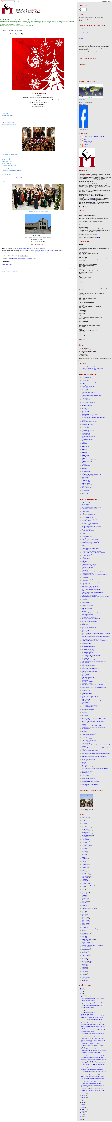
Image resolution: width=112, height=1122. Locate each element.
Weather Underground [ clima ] (88, 778)
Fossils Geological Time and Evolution (90, 612)
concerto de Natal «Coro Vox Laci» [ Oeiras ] (91, 1054)
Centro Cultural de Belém (87, 573)
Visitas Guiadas (85, 976)
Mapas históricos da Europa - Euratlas (90, 667)
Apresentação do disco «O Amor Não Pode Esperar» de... (93, 1071)
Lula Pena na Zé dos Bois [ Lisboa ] (89, 1003)
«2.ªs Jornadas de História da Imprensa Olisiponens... (92, 1074)
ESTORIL (19, 258)
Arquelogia (84, 838)
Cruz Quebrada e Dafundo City (89, 402)
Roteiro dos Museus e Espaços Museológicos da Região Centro (96, 747)
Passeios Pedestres (86, 957)
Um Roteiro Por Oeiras (87, 489)
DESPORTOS (85, 898)
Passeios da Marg (85, 477)
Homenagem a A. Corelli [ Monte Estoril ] (90, 1052)
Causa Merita (85, 570)
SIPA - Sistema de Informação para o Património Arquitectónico (96, 753)
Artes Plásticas (85, 867)
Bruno (84, 139)
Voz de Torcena (85, 490)
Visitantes (84, 973)
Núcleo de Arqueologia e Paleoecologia (90, 696)
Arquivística (84, 854)
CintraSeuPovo (85, 577)
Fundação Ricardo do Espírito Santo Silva (91, 618)
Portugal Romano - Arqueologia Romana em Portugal (94, 727)
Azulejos (84, 872)
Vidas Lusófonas (85, 775)
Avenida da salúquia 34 (87, 544)
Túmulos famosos (86, 772)
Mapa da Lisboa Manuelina (88, 664)
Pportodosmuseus (86, 728)
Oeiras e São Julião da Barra (88, 939)
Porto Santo (84, 964)
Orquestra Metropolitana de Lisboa (89, 705)
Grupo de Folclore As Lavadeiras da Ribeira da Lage (93, 417)
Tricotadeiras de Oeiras (87, 487)
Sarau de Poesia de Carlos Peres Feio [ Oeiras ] (91, 1073)
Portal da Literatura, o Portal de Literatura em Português (94, 718)
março (82, 1107)
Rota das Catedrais (86, 743)
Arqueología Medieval (87, 524)
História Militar (85, 630)
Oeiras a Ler (84, 458)
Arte (83, 857)
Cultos (83, 886)
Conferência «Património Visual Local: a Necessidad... (93, 1035)
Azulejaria (84, 870)
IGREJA (23, 258)
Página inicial (40, 268)
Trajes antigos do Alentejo (87, 771)
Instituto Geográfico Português (88, 646)
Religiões (84, 967)
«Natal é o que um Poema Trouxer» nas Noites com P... (93, 1024)
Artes (83, 863)
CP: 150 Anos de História (87, 563)
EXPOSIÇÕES (85, 901)
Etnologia (84, 904)
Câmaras (84, 895)
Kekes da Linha (85, 427)
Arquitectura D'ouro (86, 527)
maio (82, 1104)
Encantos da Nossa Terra (87, 601)
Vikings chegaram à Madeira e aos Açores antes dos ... (93, 1069)
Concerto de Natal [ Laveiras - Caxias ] (89, 1087)
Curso (83, 889)
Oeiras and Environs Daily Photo (89, 459)
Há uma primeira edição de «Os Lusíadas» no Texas (92, 1036)
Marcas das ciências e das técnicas (89, 670)
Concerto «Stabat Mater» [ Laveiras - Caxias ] (91, 1048)
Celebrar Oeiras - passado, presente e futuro (91, 395)
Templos (84, 968)
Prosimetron (84, 730)
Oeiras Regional (85, 455)
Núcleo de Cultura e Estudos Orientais (90, 697)
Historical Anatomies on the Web (89, 627)
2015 (81, 990)
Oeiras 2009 (84, 443)
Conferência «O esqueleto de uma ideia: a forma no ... (93, 1085)
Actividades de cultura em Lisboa (89, 508)
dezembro (83, 995)
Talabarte (84, 762)
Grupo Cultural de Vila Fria (88, 415)
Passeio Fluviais (85, 954)
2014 (81, 991)
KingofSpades (86, 144)
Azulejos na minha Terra (87, 546)
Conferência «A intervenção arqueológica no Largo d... (93, 1064)
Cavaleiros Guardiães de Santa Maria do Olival (92, 571)
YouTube (81, 38)
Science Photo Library (87, 755)
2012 (81, 1113)
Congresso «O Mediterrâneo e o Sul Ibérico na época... (93, 1088)
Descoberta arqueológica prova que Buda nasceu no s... (93, 1061)
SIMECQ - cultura (86, 483)
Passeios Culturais (86, 955)
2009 (81, 1118)
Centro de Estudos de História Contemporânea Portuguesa (94, 574)
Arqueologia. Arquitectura (87, 847)
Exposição (84, 907)
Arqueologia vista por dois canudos (90, 523)
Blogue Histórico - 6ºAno (87, 557)
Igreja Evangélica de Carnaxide (89, 418)
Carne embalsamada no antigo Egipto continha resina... (93, 1062)
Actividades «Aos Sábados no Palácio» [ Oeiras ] (92, 1017)
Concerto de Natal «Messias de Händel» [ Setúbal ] (92, 1016)
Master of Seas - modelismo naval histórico (91, 671)
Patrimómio (84, 958)
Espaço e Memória (87, 141)
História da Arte (85, 923)
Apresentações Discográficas (88, 833)
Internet (83, 930)
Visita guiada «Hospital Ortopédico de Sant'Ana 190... (93, 1026)
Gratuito (84, 626)
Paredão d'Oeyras (85, 470)
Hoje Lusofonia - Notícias (87, 634)
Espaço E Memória (82, 104)
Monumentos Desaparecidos (88, 677)
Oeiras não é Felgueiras (87, 461)
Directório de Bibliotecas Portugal (89, 595)
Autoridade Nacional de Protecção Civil (91, 542)
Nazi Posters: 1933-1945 (87, 689)
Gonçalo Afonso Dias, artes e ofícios (90, 414)
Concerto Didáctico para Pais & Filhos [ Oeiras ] (91, 1005)
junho (82, 1102)
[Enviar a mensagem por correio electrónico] (18, 255)
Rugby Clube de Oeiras (87, 481)
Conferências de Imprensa (87, 885)
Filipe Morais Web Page (87, 608)
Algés (83, 825)
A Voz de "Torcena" (86, 380)
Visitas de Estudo (86, 979)
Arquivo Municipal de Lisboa (88, 532)
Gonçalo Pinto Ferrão (88, 143)
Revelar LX (84, 737)
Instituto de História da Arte (88, 649)
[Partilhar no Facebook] (25, 256)
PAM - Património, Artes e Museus (89, 706)
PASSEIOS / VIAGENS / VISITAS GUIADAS (91, 945)
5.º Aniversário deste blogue (87, 997)
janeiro (83, 1111)
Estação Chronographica (87, 605)
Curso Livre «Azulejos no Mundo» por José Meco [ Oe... (93, 1019)
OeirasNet (84, 464)
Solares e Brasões (85, 761)
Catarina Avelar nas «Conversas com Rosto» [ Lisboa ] (93, 1040)
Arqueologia (84, 844)
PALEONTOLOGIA (86, 942)
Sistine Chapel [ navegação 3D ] (89, 759)
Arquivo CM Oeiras (86, 529)
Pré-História (84, 731)
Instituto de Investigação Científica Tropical (91, 651)
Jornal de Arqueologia (87, 653)
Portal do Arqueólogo (86, 719)
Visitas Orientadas (86, 977)
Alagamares (84, 513)
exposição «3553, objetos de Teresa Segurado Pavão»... (93, 1059)
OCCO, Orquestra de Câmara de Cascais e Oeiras (92, 700)
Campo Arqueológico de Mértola (89, 564)
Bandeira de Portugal (86, 549)
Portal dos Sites (85, 722)
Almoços (84, 826)
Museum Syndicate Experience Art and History (92, 684)
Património (84, 712)
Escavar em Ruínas (86, 602)
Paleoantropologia (86, 948)
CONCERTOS (9, 258)
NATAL (27, 258)
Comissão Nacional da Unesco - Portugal (91, 582)
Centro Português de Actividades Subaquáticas (92, 368)
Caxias (83, 393)
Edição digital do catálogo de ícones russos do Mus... (93, 1038)
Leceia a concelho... (86, 429)
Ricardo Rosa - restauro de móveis (89, 740)
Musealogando (85, 680)
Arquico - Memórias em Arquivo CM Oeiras (91, 526)
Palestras (84, 952)
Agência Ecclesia (85, 511)
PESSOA (84, 708)
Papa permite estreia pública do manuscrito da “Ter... (92, 1078)
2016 (81, 988)
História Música (85, 920)
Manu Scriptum (85, 662)
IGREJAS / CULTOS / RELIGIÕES (89, 929)
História (83, 917)
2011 (81, 1114)
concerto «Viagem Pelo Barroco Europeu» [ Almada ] (93, 1055)
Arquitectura (84, 850)
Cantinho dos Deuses (86, 568)
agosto (83, 1099)
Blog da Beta (85, 389)
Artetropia (84, 533)
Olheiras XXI (85, 467)
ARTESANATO (85, 823)
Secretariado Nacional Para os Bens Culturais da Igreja (94, 756)
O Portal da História (86, 699)
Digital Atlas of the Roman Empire (89, 593)
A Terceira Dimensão (86, 505)
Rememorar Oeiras (86, 480)
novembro (83, 1093)
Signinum (84, 758)
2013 (81, 993)
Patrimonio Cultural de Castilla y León (90, 711)
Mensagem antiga (71, 268)
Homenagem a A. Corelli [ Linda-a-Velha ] (90, 1043)
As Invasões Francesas (87, 536)
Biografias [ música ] (86, 555)
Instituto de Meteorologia (87, 652)
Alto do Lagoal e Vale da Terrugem (89, 382)
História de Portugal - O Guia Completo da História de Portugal (96, 633)
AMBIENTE (84, 820)
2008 (81, 1119)
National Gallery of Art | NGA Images (90, 686)
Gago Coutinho (85, 623)
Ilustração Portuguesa (86, 643)
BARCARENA (85, 873)
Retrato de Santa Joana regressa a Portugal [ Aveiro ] (92, 1076)
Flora (83, 913)
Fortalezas (84, 611)
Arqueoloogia (85, 848)
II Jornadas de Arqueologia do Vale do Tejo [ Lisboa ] (93, 1090)
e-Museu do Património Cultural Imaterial (91, 781)
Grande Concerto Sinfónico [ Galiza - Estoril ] (91, 1080)
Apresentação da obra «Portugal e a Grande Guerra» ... (93, 1033)
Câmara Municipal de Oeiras (88, 404)
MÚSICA (84, 935)
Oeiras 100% (84, 442)
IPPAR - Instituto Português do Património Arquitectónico (94, 640)
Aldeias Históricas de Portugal (88, 514)
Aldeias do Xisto (85, 516)
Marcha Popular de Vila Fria (88, 433)
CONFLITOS (85, 883)
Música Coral (85, 936)
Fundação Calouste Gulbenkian (89, 617)
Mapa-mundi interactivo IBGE (88, 665)
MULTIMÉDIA (85, 933)
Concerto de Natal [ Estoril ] (87, 1007)
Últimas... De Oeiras (86, 495)
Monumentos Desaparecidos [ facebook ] (91, 678)
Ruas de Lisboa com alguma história (90, 750)
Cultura (83, 888)
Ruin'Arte (84, 752)
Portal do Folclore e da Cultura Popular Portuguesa (93, 721)
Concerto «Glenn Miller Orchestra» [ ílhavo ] (91, 1066)
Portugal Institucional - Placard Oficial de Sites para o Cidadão (95, 725)
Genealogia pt (85, 624)
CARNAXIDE (85, 877)
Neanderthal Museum (86, 690)
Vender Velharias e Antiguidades (89, 774)
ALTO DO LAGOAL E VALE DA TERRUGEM (93, 136)
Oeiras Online (85, 451)
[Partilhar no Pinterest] (27, 256)
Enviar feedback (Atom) (12, 271)
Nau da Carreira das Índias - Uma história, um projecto (94, 687)
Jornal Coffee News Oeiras (87, 423)
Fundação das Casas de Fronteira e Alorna (91, 620)
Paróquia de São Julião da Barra (89, 476)
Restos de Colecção (86, 736)
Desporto (84, 899)
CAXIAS (84, 879)
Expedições (84, 905)
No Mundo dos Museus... (87, 693)
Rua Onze (84, 749)
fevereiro (83, 1109)
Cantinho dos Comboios (87, 567)
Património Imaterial (86, 961)
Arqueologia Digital (86, 520)
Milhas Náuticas (85, 674)
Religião (30, 258)
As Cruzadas (84, 535)
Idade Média (84, 642)
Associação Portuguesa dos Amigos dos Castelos (92, 366)
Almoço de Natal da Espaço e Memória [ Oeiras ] (92, 1045)
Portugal (84, 724)
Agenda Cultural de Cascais (88, 510)
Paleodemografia (85, 949)
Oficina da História (86, 703)
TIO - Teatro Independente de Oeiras (90, 484)
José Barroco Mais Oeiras (87, 424)
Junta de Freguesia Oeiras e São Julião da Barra (92, 426)
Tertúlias (84, 970)
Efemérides (15, 258)
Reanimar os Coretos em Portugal (89, 733)
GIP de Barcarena (85, 411)
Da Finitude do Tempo (87, 585)
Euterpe (83, 607)
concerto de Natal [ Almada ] (87, 1014)
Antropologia (85, 829)
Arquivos (84, 852)
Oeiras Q (84, 454)
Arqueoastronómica (86, 839)
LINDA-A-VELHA (86, 932)
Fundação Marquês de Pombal (88, 410)
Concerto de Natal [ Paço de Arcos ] (89, 1012)
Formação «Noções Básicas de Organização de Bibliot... (93, 1092)
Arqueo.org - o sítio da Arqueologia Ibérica (91, 519)
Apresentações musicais (87, 836)
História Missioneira (86, 631)
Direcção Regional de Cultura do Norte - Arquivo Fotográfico (95, 596)
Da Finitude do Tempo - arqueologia (90, 586)
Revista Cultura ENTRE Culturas (89, 739)
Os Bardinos (84, 468)
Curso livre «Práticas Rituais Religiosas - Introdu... (92, 1081)
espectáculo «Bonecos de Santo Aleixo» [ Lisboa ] (92, 1068)
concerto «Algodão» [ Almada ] (88, 1031)
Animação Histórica (86, 828)
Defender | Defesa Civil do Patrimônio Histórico (92, 592)
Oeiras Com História (86, 448)
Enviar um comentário (7, 264)
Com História (85, 580)
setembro (83, 1097)
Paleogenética (85, 951)
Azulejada (84, 545)
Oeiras (83, 440)
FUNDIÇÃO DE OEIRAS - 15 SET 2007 (86, 810)
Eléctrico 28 (84, 599)
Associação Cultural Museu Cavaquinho (91, 538)
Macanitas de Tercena (86, 432)
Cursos (83, 891)
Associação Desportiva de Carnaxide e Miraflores (93, 385)
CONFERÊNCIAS (86, 882)
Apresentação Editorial (87, 830)
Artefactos (84, 861)
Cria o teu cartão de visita (84, 129)
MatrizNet (84, 673)
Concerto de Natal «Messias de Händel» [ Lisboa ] (92, 1022)
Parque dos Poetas (86, 471)
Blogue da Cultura (86, 558)
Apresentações (85, 832)
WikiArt (83, 780)
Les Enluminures (85, 658)
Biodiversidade (85, 874)
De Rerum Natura (85, 590)
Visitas (83, 974)
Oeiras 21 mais (85, 445)
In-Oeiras (84, 420)
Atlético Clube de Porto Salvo (88, 386)
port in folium (85, 493)
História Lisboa (85, 918)
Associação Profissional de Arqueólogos (91, 539)
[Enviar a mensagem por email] (21, 256)
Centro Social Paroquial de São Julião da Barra (92, 396)
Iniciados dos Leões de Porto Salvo (89, 421)
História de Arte (85, 924)
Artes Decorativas (86, 866)
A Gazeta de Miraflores (87, 377)
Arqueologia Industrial (87, 845)
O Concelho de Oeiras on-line (88, 436)
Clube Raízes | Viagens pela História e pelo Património (94, 579)
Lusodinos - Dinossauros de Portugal (90, 659)
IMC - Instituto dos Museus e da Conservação (92, 639)
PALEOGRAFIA (85, 940)
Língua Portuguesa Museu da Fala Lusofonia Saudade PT (94, 661)
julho (82, 1100)
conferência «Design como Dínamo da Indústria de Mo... (93, 1029)
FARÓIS (83, 910)
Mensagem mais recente (7, 268)
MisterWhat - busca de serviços (89, 675)
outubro (83, 1095)
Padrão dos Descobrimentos (88, 709)
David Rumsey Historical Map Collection (91, 587)
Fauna (83, 911)
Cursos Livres (85, 892)
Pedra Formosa (85, 715)
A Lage (83, 379)
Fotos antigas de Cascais (87, 614)
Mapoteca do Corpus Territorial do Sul (90, 668)
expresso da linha (86, 492)
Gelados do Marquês (86, 412)
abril (82, 1106)
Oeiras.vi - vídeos (86, 462)
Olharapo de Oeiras (86, 465)
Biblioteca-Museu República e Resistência (91, 554)
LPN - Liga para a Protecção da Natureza (91, 655)
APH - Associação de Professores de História (91, 507)
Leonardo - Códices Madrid (88, 656)
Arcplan (85, 138)
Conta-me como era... (86, 583)
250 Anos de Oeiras (86, 819)
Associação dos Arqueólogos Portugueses (91, 541)
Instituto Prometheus (86, 648)
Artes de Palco (85, 869)
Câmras (83, 896)
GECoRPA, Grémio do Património (89, 621)
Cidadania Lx (85, 576)
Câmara (83, 894)
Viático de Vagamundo (87, 777)
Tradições (34, 258)
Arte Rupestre (85, 858)
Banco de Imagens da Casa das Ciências (90, 548)
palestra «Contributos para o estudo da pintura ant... (92, 1057)
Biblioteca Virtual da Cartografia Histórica (91, 551)
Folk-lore (84, 609)
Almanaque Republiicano (87, 517)
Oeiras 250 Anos (85, 446)
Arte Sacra (84, 860)
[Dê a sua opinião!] (22, 256)
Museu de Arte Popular (87, 683)
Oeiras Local (84, 449)
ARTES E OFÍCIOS (86, 822)
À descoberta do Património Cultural (90, 784)
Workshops (84, 980)
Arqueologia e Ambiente (87, 522)
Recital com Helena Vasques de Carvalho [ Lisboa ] (92, 1021)
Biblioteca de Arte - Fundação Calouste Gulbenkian (93, 552)
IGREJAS (84, 927)
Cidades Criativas (86, 399)
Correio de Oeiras (86, 401)
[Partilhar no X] (24, 256)
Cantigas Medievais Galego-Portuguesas (91, 565)
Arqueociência (85, 842)
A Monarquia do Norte (87, 502)
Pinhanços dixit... (86, 478)
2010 (81, 1116)
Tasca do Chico (85, 486)
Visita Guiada (85, 971)
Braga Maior (84, 561)
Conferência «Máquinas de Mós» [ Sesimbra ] (91, 1083)
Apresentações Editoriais (87, 835)
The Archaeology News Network (89, 766)
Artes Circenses (85, 864)
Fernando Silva (85, 408)
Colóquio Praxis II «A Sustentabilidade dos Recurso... (93, 1042)
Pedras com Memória (86, 717)
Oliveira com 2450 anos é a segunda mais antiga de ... (93, 1002)
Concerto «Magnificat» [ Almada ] (88, 1010)
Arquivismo (84, 851)
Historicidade (85, 629)
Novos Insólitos (85, 695)
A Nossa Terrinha (85, 504)
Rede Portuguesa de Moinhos (88, 734)
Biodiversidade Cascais (87, 876)
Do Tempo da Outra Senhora (88, 598)
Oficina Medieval (86, 702)
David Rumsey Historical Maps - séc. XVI (91, 589)
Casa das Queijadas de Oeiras (88, 392)
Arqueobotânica (85, 841)
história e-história (86, 783)
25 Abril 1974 (85, 817)
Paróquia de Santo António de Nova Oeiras (91, 474)
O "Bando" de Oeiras (86, 434)
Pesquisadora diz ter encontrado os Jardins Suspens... (92, 998)
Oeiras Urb (84, 456)
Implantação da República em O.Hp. (90, 645)
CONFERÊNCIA (85, 880)
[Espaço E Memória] (83, 128)
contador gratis (82, 99)
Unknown (85, 146)
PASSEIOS (84, 943)
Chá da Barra (85, 398)
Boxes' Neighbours (86, 390)
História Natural (85, 921)
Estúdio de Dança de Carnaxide (89, 407)
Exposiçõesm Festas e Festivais (89, 908)
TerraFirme (84, 763)
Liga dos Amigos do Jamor (88, 430)
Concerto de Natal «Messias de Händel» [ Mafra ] (92, 1009)
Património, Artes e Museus (88, 714)
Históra (83, 916)
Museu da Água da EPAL (87, 681)
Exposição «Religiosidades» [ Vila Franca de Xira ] (92, 1047)
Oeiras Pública (85, 452)
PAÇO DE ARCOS (86, 946)
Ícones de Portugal (86, 785)
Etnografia (84, 902)
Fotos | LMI (84, 615)
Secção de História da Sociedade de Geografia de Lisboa (94, 369)
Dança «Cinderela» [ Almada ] (88, 1000)
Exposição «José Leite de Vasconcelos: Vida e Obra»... (93, 1028)
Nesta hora (84, 692)
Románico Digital (86, 741)
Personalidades (85, 962)
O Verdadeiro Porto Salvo (87, 439)
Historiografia (85, 914)
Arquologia (84, 855)
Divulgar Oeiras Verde (87, 405)
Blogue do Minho (86, 560)
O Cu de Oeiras (85, 437)
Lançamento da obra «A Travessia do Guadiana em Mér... (93, 1050)
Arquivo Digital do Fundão (88, 530)
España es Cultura (86, 604)
